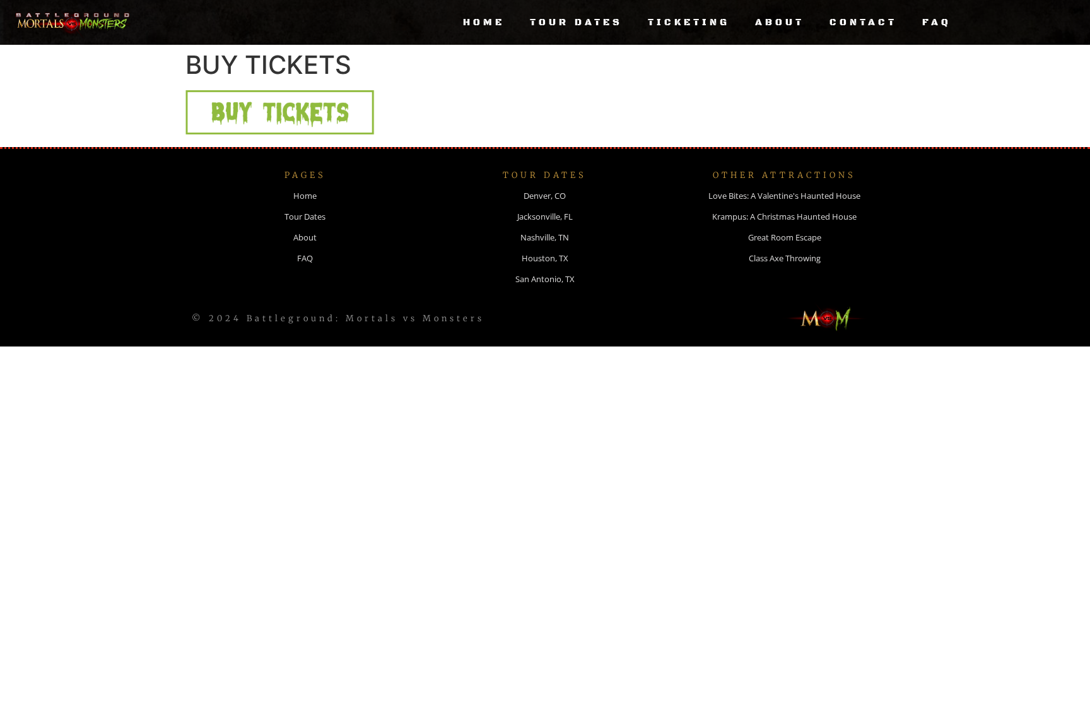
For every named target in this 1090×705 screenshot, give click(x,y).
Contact (863, 22)
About (779, 22)
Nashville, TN (544, 237)
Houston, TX (545, 258)
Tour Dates (576, 22)
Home (484, 22)
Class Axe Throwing (785, 258)
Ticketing (689, 22)
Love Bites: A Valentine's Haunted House (784, 195)
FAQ (936, 22)
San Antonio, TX (545, 279)
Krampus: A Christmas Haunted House (784, 216)
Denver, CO (545, 195)
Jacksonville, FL (545, 216)
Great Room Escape (784, 237)
